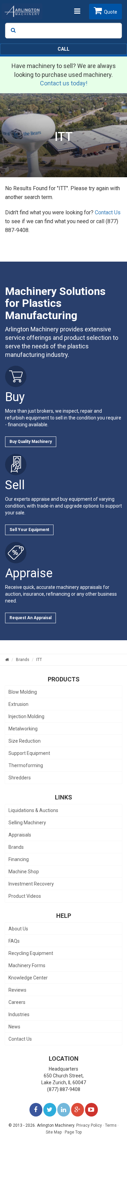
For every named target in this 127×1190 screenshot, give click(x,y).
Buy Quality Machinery (30, 441)
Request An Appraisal (30, 617)
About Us (18, 928)
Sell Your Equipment (29, 529)
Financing (18, 859)
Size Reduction (24, 741)
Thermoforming (25, 765)
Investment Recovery (31, 884)
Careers (16, 1002)
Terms (111, 1125)
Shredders (19, 777)
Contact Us (108, 212)
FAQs (14, 941)
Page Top (73, 1132)
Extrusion (18, 704)
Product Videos (24, 896)
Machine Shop (23, 871)
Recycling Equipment (30, 953)
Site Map (54, 1132)
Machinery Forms (26, 965)
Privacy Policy (89, 1125)
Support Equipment (29, 753)
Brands (16, 847)
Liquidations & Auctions (33, 810)
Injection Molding (26, 716)
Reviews (17, 990)
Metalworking (23, 728)
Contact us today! (63, 83)
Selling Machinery (27, 822)
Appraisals (19, 835)
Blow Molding (22, 692)
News (14, 1026)
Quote (110, 12)
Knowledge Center (28, 977)
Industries (18, 1014)
